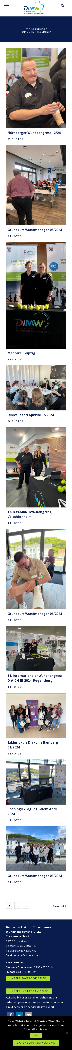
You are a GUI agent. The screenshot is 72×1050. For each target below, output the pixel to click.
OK (36, 1035)
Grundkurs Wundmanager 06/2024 (35, 614)
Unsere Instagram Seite (29, 991)
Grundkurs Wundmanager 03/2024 (35, 876)
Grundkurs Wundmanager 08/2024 (35, 230)
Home (24, 31)
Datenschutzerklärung (36, 1042)
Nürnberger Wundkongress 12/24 (34, 133)
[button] (10, 1015)
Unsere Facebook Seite (28, 978)
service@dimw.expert (27, 955)
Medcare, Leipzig (21, 353)
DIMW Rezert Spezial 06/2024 (31, 415)
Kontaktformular (47, 1002)
